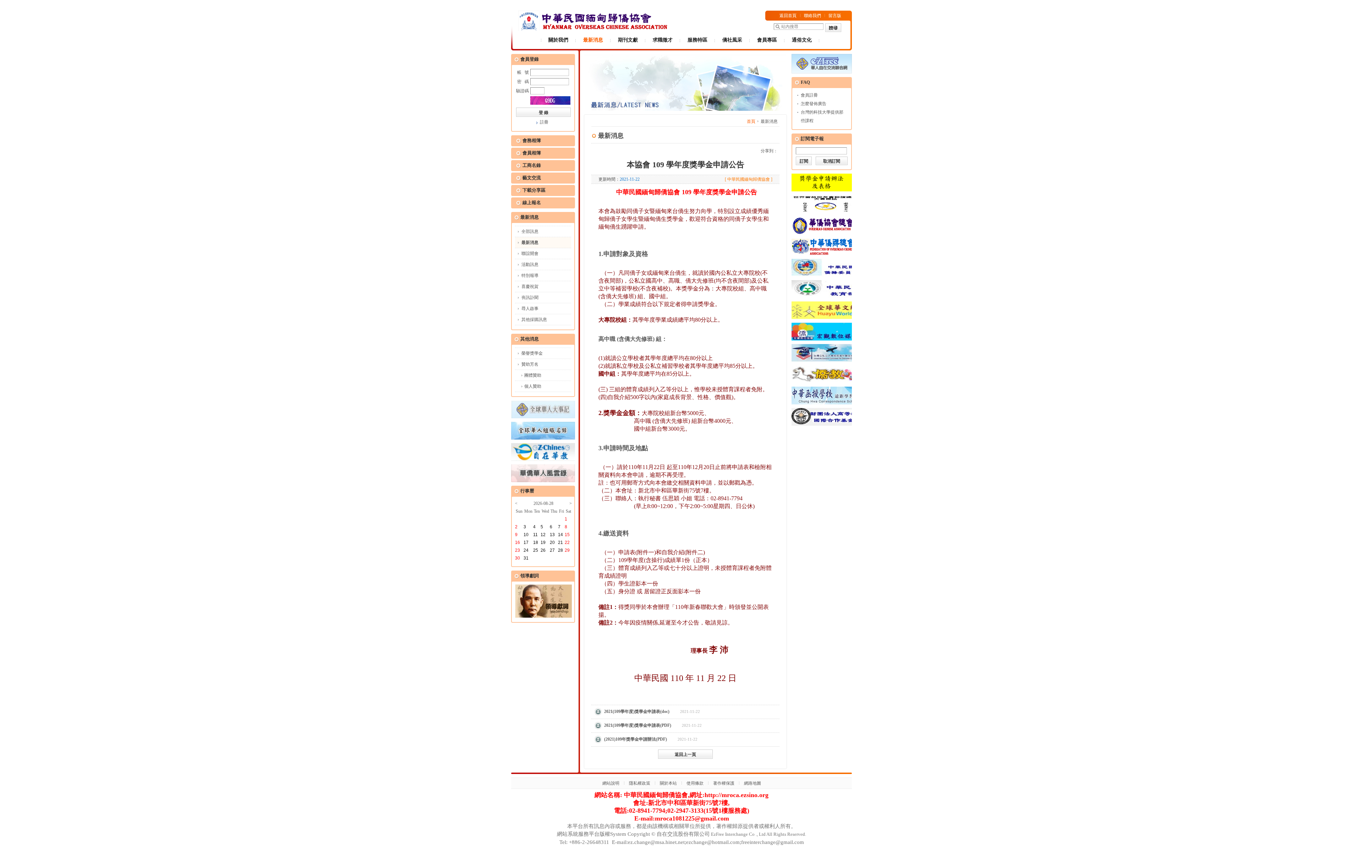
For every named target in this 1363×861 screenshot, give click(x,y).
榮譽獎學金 (532, 353)
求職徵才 (663, 40)
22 (567, 542)
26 (543, 550)
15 (567, 534)
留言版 (834, 15)
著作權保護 (723, 783)
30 (517, 558)
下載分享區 (534, 190)
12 (543, 534)
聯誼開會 (529, 253)
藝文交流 (531, 177)
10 (526, 534)
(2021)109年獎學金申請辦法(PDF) (635, 739)
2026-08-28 (543, 503)
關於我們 (558, 40)
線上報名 (531, 202)
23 (517, 550)
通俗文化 (802, 40)
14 (560, 534)
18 (535, 542)
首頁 (751, 121)
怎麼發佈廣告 (813, 103)
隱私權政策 (639, 783)
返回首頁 (788, 15)
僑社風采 (732, 40)
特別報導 (529, 275)
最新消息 (593, 40)
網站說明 (610, 783)
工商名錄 (531, 165)
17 (526, 542)
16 (517, 542)
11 (535, 534)
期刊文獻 (628, 40)
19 (543, 542)
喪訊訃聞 (529, 297)
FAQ (805, 82)
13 (552, 534)
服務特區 (697, 40)
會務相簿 (531, 140)
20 (552, 542)
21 (560, 542)
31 (526, 558)
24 (526, 550)
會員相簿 (531, 153)
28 (560, 550)
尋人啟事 (529, 308)
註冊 (544, 122)
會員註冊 (809, 95)
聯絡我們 (812, 15)
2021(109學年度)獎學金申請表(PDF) (637, 725)
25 (535, 550)
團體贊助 (532, 375)
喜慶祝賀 (529, 286)
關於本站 (668, 783)
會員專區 (767, 40)
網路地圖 (752, 783)
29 (567, 550)
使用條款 (695, 783)
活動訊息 (529, 264)
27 (552, 550)
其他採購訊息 (534, 319)
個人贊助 (532, 386)
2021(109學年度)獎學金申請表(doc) (636, 711)
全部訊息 (529, 231)
